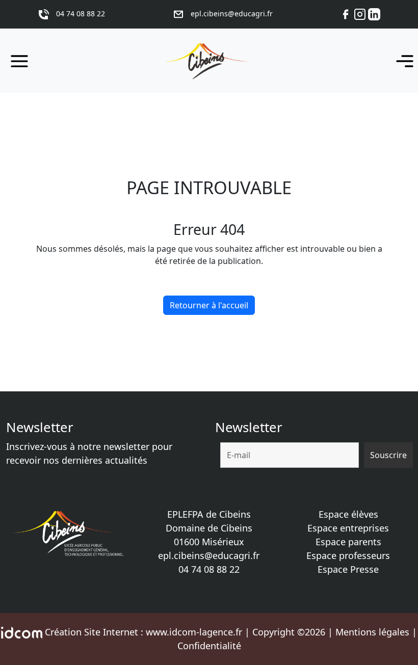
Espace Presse (348, 569)
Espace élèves (348, 514)
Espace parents (348, 542)
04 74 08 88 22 (209, 569)
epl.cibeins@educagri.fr (208, 555)
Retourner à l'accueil (209, 305)
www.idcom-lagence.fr (194, 632)
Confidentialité (209, 646)
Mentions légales (372, 632)
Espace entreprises (348, 528)
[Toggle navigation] (401, 60)
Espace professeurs (348, 555)
